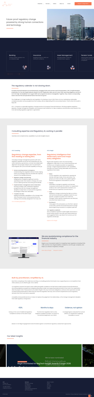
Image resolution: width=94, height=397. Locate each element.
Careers (48, 387)
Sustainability (27, 387)
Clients (54, 3)
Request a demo (57, 250)
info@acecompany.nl (7, 388)
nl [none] (91, 395)
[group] (44, 355)
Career (69, 3)
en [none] (89, 395)
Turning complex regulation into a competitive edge (17, 57)
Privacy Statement (74, 394)
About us (62, 3)
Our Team (49, 386)
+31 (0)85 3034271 (6, 386)
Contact (48, 388)
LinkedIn (89, 394)
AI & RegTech (27, 384)
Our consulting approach (18, 201)
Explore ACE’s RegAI (52, 220)
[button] (17, 74)
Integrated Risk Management (31, 388)
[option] (91, 396)
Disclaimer (68, 394)
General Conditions (83, 394)
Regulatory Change (29, 383)
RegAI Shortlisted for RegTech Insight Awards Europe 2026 (44, 363)
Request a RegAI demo (83, 3)
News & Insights (50, 382)
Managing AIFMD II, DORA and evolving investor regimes (64, 57)
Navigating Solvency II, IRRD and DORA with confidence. (40, 57)
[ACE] (7, 3)
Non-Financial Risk (29, 390)
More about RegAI (47, 250)
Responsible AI (28, 386)
